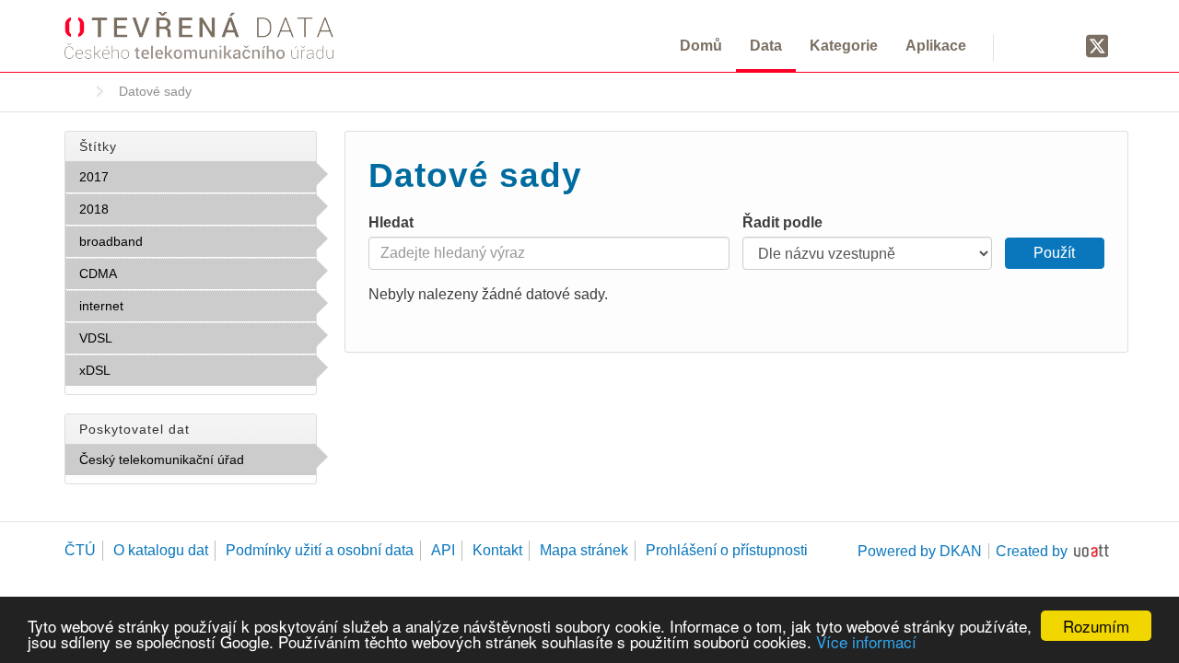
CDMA (157, 273)
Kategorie (844, 45)
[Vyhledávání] (1029, 45)
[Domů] (198, 35)
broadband (183, 241)
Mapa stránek (584, 550)
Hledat (391, 222)
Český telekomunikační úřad (197, 464)
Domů (701, 45)
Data (766, 45)
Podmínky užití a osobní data (320, 550)
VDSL (152, 338)
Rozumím (1096, 625)
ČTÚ (80, 550)
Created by (1032, 551)
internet (164, 305)
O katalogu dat (160, 550)
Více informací (866, 641)
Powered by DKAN (920, 551)
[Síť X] (1097, 47)
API (443, 550)
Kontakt (497, 550)
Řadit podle (782, 222)
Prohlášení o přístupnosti (727, 550)
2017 (149, 176)
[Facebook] (1062, 45)
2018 (149, 209)
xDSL (150, 370)
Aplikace (935, 45)
